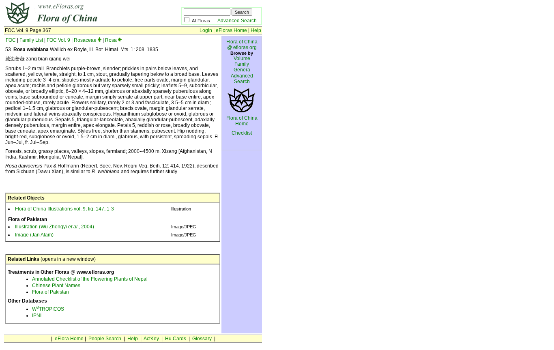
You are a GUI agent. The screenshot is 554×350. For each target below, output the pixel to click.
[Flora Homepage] (80, 23)
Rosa (111, 40)
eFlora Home (69, 338)
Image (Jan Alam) (34, 235)
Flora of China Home (242, 121)
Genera (242, 70)
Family (241, 64)
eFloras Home (231, 30)
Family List (31, 40)
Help (256, 30)
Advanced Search (237, 21)
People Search (104, 338)
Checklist (242, 133)
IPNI (36, 315)
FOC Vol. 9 (58, 40)
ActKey (151, 338)
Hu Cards (175, 338)
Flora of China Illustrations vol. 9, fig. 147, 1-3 (64, 209)
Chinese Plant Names (56, 285)
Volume (242, 58)
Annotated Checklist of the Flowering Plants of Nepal (90, 279)
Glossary (202, 338)
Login (206, 30)
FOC (11, 40)
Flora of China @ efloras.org (242, 44)
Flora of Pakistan (50, 292)
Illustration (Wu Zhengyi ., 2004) (54, 227)
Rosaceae (85, 40)
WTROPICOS (48, 309)
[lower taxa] (99, 40)
